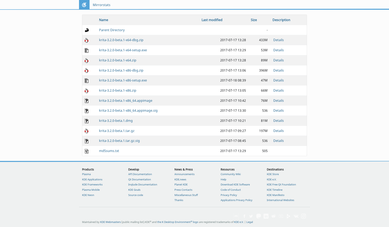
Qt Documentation (139, 179)
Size (254, 20)
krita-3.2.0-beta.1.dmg (116, 120)
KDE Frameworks (92, 184)
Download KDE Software (235, 184)
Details (278, 40)
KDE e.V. (272, 179)
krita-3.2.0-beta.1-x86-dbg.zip (121, 70)
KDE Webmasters (110, 222)
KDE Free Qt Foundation (281, 184)
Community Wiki (231, 174)
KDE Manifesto (275, 195)
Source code (135, 195)
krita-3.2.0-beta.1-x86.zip (117, 90)
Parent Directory (112, 30)
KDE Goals (134, 190)
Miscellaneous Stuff (186, 195)
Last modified (212, 20)
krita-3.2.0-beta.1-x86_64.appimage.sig (128, 110)
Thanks (178, 200)
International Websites (280, 200)
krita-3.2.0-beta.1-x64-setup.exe (123, 50)
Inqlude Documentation (142, 184)
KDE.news (180, 179)
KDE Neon (88, 195)
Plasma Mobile (91, 190)
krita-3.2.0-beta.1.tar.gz (117, 130)
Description (281, 20)
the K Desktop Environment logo (177, 222)
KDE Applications (92, 179)
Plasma (86, 174)
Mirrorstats (101, 5)
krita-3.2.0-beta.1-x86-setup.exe (123, 80)
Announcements (184, 174)
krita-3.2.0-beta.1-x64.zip (117, 60)
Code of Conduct (231, 190)
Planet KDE (181, 184)
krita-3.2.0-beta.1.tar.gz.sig (119, 140)
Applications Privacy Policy (236, 200)
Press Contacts (183, 190)
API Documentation (140, 174)
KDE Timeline (274, 190)
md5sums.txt (109, 151)
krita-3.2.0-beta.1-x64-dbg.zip (121, 40)
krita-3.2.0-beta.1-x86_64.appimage (125, 100)
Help (223, 179)
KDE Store (273, 174)
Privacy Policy (229, 195)
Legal (249, 222)
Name (103, 20)
